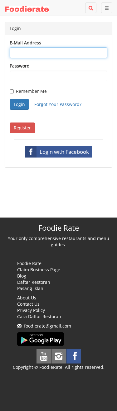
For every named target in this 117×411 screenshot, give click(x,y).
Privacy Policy (31, 310)
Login (19, 104)
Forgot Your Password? (57, 104)
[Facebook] (73, 356)
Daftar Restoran (33, 282)
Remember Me (31, 91)
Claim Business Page (38, 270)
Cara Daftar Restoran (39, 316)
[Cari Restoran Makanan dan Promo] (90, 8)
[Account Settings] (106, 8)
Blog (21, 276)
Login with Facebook (64, 151)
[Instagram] (58, 356)
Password (20, 66)
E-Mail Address (25, 43)
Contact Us (28, 304)
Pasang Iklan (30, 288)
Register (22, 128)
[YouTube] (44, 356)
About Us (26, 298)
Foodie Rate (29, 263)
